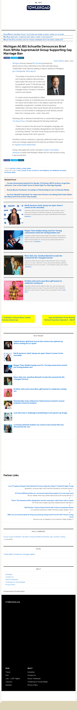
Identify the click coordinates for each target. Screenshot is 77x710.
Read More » (28, 216)
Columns (9, 682)
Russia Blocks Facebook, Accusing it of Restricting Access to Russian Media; (38, 190)
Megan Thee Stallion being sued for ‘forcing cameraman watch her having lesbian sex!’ (33, 40)
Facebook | (18, 554)
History (12, 168)
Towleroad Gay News (38, 7)
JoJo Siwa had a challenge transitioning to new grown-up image (40, 413)
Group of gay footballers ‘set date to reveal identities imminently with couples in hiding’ (34, 537)
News (29, 168)
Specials (9, 685)
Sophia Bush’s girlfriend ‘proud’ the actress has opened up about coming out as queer (34, 34)
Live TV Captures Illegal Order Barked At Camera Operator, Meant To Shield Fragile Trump (40, 486)
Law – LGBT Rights (13, 679)
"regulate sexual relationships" (25, 145)
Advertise (9, 574)
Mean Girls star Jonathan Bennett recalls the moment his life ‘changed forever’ (43, 257)
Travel (8, 672)
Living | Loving (21, 168)
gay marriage (17, 71)
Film (7, 675)
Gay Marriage (54, 170)
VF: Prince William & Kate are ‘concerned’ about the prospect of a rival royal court (44, 493)
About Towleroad (12, 579)
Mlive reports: (31, 71)
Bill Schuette (37, 63)
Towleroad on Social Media (15, 582)
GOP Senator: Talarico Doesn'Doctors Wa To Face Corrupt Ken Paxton (48, 507)
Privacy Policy (10, 585)
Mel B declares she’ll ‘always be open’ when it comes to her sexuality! (28, 37)
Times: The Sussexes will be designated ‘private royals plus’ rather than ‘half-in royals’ (42, 500)
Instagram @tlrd (29, 554)
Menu (40, 2)
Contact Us (10, 577)
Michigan (15, 63)
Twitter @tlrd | (9, 554)
